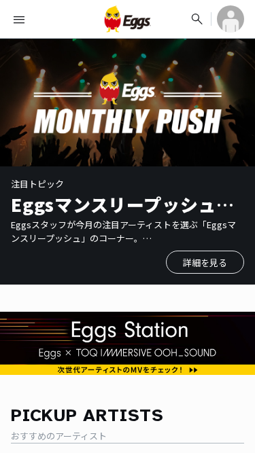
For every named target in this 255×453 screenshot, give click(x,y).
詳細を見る (205, 262)
